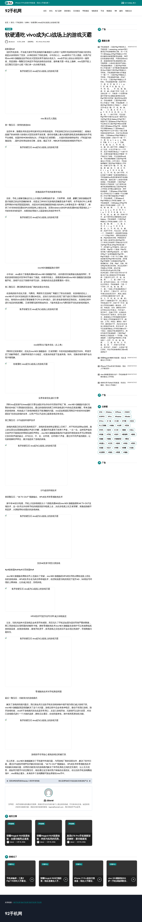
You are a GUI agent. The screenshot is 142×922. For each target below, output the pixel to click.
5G (101, 412)
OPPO (102, 416)
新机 (133, 434)
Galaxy (109, 412)
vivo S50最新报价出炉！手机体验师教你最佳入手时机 (114, 375)
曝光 (127, 439)
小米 (116, 430)
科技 (126, 443)
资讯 (50, 11)
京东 (132, 421)
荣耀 (124, 448)
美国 (101, 448)
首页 (45, 11)
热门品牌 (58, 11)
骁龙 (110, 452)
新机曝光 (67, 11)
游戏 (118, 443)
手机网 (39, 902)
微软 (124, 430)
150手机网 (32, 902)
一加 (109, 421)
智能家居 (95, 11)
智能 (109, 439)
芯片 (109, 448)
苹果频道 (85, 11)
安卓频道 (76, 11)
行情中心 (11, 864)
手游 (102, 11)
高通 (118, 452)
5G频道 (109, 11)
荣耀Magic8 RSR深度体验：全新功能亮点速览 (18, 837)
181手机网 (16, 902)
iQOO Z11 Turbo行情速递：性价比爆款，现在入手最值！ (113, 384)
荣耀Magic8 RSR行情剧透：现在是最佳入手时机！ (113, 359)
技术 (116, 434)
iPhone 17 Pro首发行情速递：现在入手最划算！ (113, 367)
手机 (109, 434)
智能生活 (128, 11)
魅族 (126, 452)
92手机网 (13, 10)
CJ (38, 42)
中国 (124, 421)
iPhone (118, 412)
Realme (118, 416)
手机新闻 (8, 29)
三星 (117, 421)
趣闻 (121, 11)
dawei (50, 800)
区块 (127, 425)
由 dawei (12, 42)
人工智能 (103, 425)
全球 (119, 425)
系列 (133, 443)
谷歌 (132, 448)
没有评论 (30, 42)
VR (116, 11)
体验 (112, 425)
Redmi (128, 416)
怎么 (132, 430)
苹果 (116, 448)
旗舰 (101, 439)
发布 (109, 430)
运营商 (102, 452)
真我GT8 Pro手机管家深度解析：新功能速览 (78, 837)
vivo (41, 42)
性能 (101, 434)
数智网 (125, 434)
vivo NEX (47, 42)
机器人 (102, 443)
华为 (101, 430)
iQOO (128, 412)
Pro (110, 416)
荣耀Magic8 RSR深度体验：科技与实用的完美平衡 (48, 838)
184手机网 (24, 902)
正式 (110, 443)
